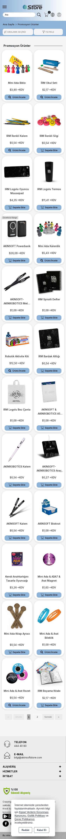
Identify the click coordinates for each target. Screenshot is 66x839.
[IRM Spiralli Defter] (49, 281)
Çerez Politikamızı (25, 819)
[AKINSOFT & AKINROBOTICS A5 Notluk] (49, 391)
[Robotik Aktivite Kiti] (17, 338)
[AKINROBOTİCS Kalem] (17, 449)
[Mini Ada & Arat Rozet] (17, 673)
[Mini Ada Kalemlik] (49, 228)
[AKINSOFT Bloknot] (49, 505)
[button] (48, 32)
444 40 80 (20, 745)
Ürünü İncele (19, 97)
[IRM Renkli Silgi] (49, 118)
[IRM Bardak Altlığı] (49, 338)
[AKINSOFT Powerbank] (17, 228)
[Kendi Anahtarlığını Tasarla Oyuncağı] (17, 559)
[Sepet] (46, 14)
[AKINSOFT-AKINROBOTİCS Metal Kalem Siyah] (17, 281)
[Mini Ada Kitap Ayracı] (17, 616)
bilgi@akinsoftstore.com (28, 757)
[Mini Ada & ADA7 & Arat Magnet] (49, 559)
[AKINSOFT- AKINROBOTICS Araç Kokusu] (49, 449)
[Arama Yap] (38, 14)
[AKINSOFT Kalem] (17, 505)
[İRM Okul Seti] (49, 65)
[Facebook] (6, 824)
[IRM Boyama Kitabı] (49, 673)
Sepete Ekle (51, 150)
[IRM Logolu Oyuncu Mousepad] (17, 171)
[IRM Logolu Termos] (49, 171)
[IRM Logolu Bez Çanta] (17, 391)
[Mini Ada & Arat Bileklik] (49, 616)
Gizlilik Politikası (36, 815)
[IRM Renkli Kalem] (17, 118)
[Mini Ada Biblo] (17, 65)
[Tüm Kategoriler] (4, 7)
